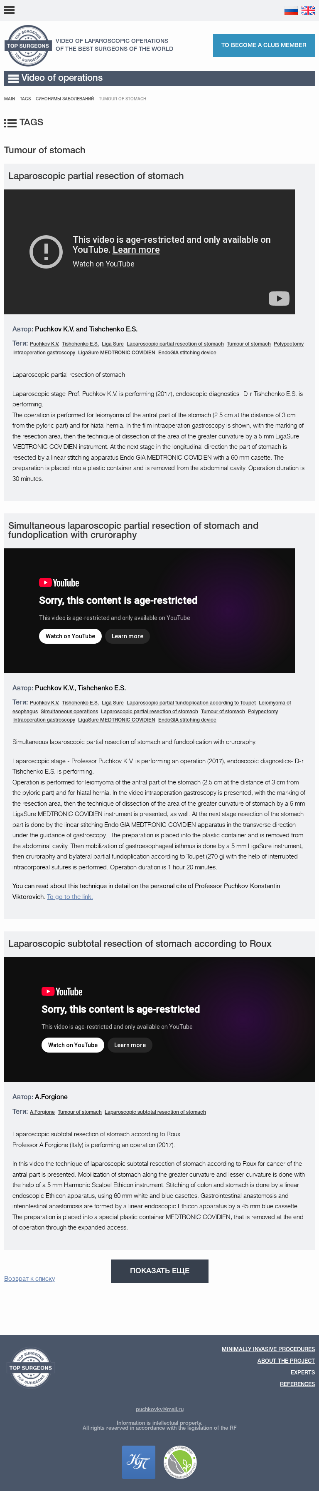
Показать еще (159, 1271)
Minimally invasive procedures (268, 1349)
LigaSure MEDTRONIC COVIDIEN (116, 353)
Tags (25, 99)
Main (9, 99)
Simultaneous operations (69, 711)
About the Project (286, 1361)
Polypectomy (289, 344)
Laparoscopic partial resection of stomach (175, 344)
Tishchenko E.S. (80, 344)
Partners (261, 10)
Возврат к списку (29, 1278)
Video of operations (62, 78)
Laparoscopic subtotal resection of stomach (155, 1112)
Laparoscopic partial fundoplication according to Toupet (191, 703)
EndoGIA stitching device (187, 353)
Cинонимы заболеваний (65, 99)
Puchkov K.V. (44, 344)
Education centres (221, 10)
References (177, 10)
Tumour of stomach (249, 344)
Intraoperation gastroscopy (44, 353)
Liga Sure (113, 344)
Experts (70, 10)
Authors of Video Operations (121, 10)
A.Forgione (42, 1112)
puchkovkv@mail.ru (160, 1409)
